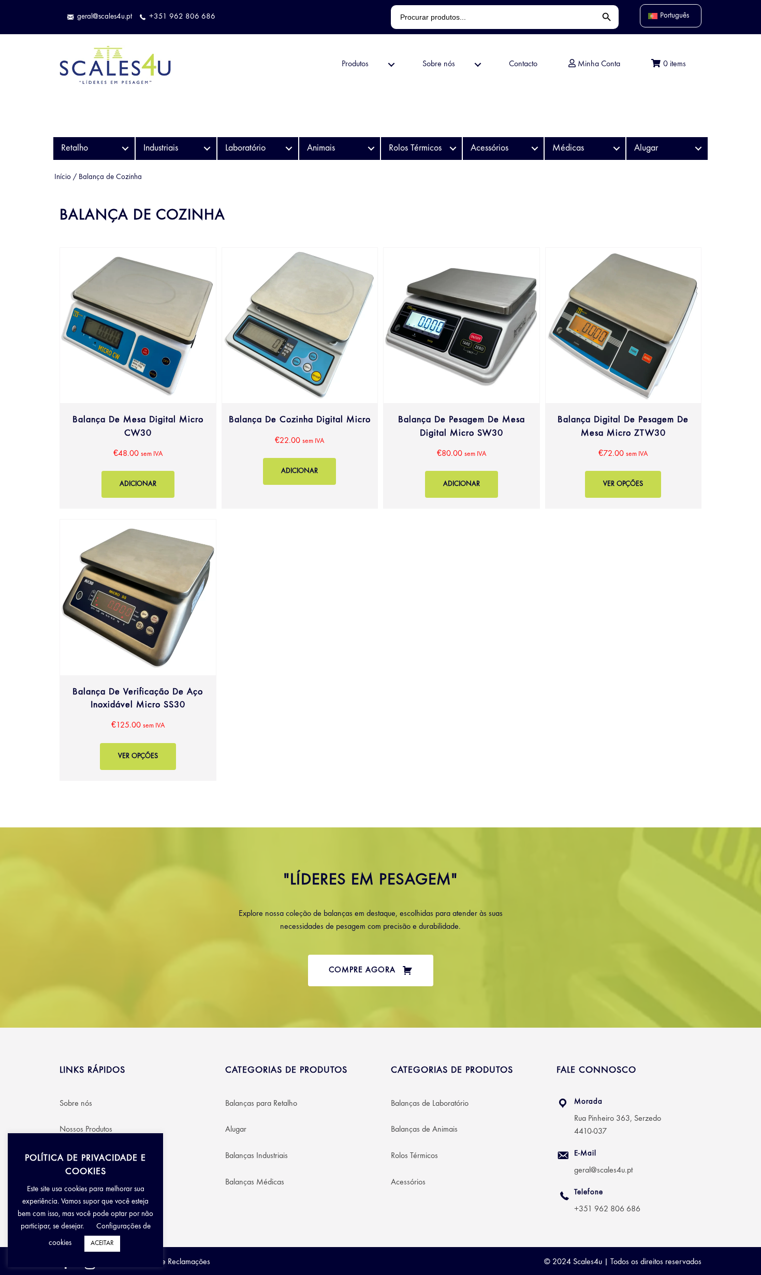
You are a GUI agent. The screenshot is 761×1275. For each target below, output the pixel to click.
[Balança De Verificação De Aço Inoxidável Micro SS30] (138, 649)
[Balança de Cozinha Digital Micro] (300, 378)
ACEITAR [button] (102, 1243)
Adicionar (138, 484)
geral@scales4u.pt (603, 1170)
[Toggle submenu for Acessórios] (534, 148)
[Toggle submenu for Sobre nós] (477, 65)
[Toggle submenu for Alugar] (699, 148)
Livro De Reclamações (174, 1262)
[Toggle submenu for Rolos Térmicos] (453, 148)
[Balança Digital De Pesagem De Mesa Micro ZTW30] (623, 378)
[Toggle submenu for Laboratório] (289, 148)
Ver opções (623, 484)
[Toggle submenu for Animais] (371, 148)
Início (62, 177)
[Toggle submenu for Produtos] (391, 65)
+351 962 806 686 (607, 1209)
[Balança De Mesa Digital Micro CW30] (138, 378)
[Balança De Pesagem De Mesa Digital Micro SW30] (461, 378)
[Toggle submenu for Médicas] (616, 148)
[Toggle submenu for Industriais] (207, 148)
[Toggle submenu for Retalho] (125, 148)
